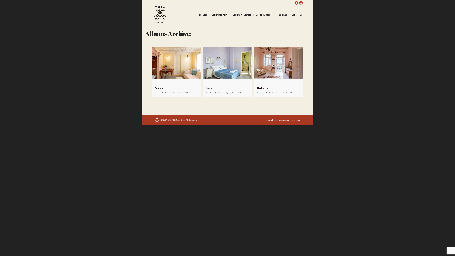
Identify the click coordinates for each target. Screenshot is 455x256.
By (171, 92)
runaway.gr (296, 120)
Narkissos (262, 88)
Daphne (159, 88)
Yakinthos (211, 88)
